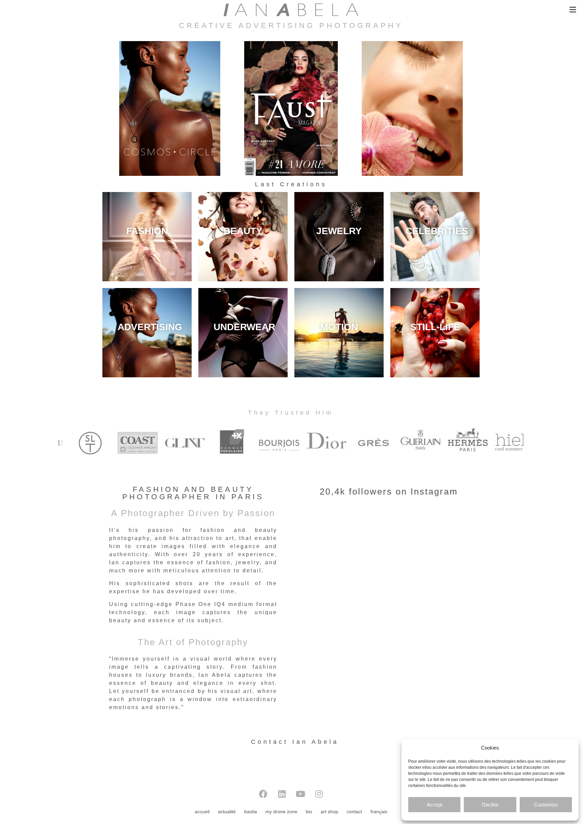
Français (378, 811)
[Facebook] (263, 794)
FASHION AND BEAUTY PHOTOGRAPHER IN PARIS (193, 493)
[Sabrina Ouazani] (291, 108)
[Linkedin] (281, 794)
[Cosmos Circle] (169, 108)
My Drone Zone (281, 811)
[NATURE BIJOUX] (412, 108)
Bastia (250, 811)
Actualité (227, 811)
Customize (546, 804)
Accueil (202, 811)
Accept (434, 804)
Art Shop (329, 811)
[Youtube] (300, 794)
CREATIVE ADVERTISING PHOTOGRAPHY (291, 25)
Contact (354, 811)
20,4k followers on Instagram (389, 491)
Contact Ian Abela (295, 741)
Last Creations (291, 184)
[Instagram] (319, 794)
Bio (309, 811)
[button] (573, 9)
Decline (490, 804)
